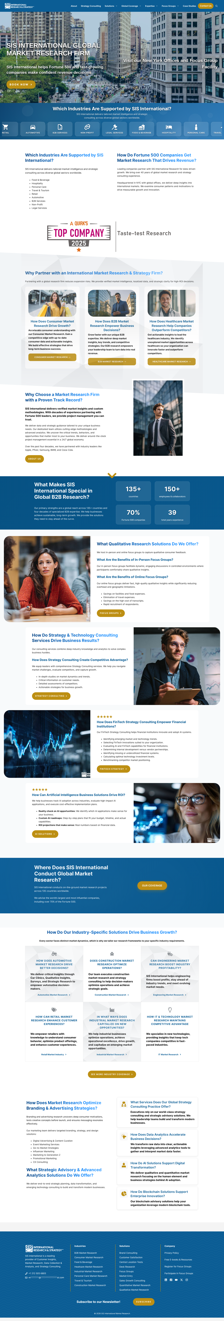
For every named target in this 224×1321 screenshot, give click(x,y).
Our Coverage (152, 885)
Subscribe (144, 1301)
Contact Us (206, 6)
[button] (216, 6)
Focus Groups (169, 6)
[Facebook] (171, 1280)
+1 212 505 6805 (37, 1273)
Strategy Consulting (91, 6)
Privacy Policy (171, 1253)
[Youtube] (176, 1280)
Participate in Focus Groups (178, 1273)
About (74, 6)
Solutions (109, 6)
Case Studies (189, 6)
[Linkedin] (165, 1280)
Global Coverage (129, 6)
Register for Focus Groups (177, 1266)
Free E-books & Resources (178, 1259)
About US (34, 458)
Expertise (150, 6)
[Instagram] (186, 1280)
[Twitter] (181, 1280)
